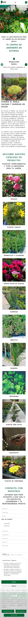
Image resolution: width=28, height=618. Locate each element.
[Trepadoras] (14, 383)
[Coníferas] (14, 298)
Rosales (14, 199)
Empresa (7, 525)
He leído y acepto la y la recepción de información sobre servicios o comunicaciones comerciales (12, 565)
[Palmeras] (14, 354)
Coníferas (14, 312)
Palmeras (14, 368)
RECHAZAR (21, 611)
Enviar (14, 582)
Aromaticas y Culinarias (14, 255)
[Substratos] (14, 439)
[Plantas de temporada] (14, 467)
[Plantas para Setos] (14, 411)
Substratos (14, 453)
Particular (7, 523)
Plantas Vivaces (14, 227)
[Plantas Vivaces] (14, 214)
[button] (26, 2)
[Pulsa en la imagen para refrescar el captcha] (4, 554)
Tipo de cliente (7, 519)
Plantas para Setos (14, 424)
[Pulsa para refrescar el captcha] (8, 554)
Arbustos (14, 340)
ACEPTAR (14, 615)
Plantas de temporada (14, 481)
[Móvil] (15, 2)
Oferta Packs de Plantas (14, 283)
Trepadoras (14, 396)
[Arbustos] (14, 326)
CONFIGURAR (8, 611)
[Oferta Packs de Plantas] (14, 270)
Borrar (14, 586)
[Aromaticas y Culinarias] (14, 242)
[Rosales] (14, 185)
